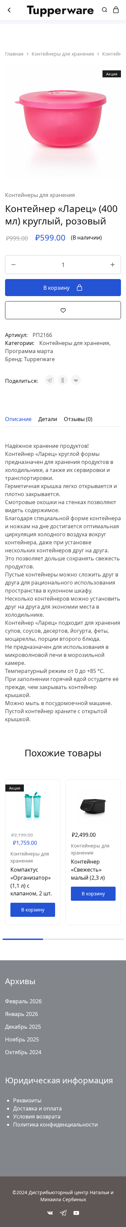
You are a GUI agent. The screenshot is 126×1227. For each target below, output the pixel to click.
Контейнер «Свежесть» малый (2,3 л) (88, 869)
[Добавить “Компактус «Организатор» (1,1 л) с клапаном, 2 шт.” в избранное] (55, 797)
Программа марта (29, 351)
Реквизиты (27, 1100)
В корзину (57, 287)
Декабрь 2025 (23, 1026)
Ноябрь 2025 (22, 1039)
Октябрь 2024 (23, 1052)
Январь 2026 (21, 1014)
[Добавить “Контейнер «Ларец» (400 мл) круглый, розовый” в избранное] (63, 310)
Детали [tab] (47, 419)
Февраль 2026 (23, 1001)
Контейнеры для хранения (63, 54)
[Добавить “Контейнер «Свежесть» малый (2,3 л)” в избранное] (116, 797)
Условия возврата (36, 1116)
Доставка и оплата (37, 1108)
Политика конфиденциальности (55, 1124)
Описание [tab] (18, 419)
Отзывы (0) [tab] (78, 419)
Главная (14, 54)
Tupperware (39, 359)
